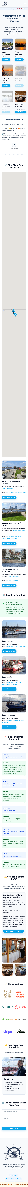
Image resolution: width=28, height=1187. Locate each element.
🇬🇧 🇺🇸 (18, 8)
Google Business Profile (13, 1179)
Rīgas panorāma (12, 492)
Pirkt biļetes (13, 1175)
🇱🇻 (21, 8)
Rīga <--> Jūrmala (12, 580)
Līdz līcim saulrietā (12, 538)
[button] (15, 314)
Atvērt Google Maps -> (8, 488)
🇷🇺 (23, 8)
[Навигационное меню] (24, 3)
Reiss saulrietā (22, 492)
